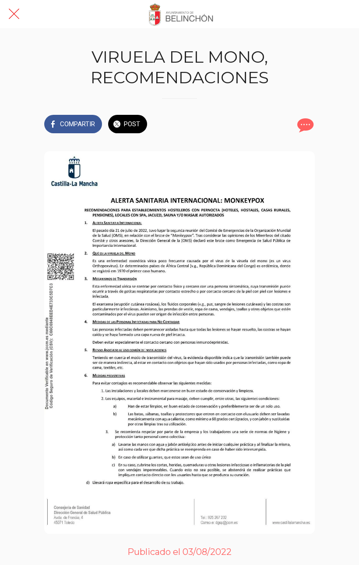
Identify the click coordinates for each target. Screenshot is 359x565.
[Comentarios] (304, 124)
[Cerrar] (14, 14)
